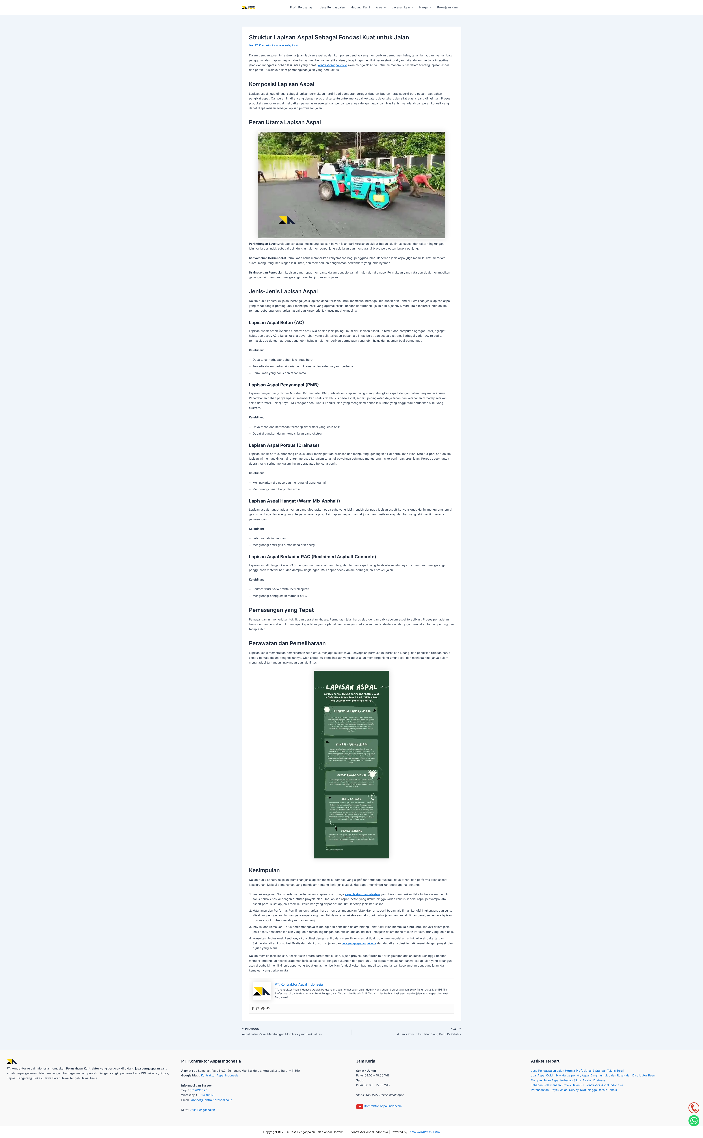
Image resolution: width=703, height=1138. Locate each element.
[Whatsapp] (268, 1009)
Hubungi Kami (360, 7)
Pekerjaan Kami (447, 7)
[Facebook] (252, 1009)
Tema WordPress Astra (424, 1132)
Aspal (295, 45)
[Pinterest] (263, 1009)
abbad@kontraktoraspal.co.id (211, 1100)
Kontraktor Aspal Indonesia (219, 1075)
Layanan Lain (401, 7)
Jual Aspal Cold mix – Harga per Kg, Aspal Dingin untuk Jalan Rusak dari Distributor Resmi (593, 1075)
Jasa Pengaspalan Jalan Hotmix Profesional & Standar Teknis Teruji (577, 1070)
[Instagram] (257, 1009)
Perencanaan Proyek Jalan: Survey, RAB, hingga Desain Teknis (574, 1090)
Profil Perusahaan (302, 7)
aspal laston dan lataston (362, 894)
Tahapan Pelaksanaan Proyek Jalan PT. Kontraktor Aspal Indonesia (577, 1085)
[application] (384, 7)
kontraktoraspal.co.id (332, 65)
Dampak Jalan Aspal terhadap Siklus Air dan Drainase (568, 1080)
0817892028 (198, 1090)
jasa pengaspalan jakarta (359, 943)
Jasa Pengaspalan (332, 7)
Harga (423, 7)
